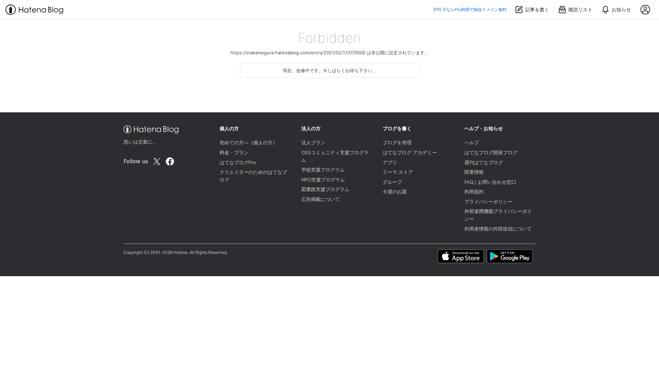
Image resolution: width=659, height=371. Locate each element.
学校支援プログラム (323, 169)
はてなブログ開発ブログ (490, 152)
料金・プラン (234, 152)
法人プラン (313, 142)
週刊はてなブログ (483, 162)
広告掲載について (320, 199)
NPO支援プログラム (323, 179)
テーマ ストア (398, 172)
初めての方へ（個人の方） (248, 142)
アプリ (390, 162)
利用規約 (474, 191)
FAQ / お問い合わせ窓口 (490, 182)
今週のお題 (395, 191)
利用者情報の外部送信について (498, 229)
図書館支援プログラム (325, 189)
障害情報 (474, 172)
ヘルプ (471, 142)
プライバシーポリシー (488, 201)
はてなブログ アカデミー (410, 152)
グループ (392, 182)
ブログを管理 (397, 142)
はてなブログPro (238, 162)
